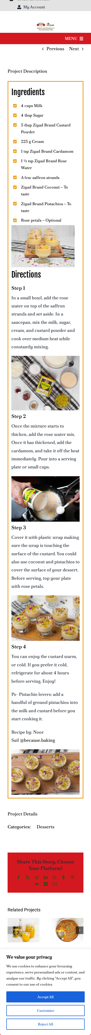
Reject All (45, 1024)
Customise (45, 1010)
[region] (45, 992)
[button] (11, 930)
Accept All (45, 997)
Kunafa (68, 925)
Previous (55, 48)
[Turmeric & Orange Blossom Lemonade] (23, 930)
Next (74, 48)
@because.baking (37, 740)
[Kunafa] (67, 930)
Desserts (45, 827)
